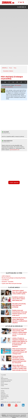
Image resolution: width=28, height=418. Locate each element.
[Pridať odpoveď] (21, 82)
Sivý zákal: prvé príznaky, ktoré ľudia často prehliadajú (19, 305)
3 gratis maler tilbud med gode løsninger (12, 283)
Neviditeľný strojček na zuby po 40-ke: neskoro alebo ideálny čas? (18, 298)
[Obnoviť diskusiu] (17, 82)
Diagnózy (3, 392)
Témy (15, 67)
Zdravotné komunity (5, 396)
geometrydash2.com (14, 149)
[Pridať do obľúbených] (9, 82)
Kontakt (2, 385)
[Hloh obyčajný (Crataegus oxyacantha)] (3, 90)
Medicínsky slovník (4, 395)
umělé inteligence (6, 276)
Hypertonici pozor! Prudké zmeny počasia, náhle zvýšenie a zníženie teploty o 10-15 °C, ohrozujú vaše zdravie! (19, 332)
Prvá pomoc (3, 393)
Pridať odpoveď (14, 182)
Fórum (10, 67)
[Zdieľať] (25, 82)
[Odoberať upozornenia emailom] (13, 82)
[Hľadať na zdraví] (5, 82)
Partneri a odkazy (4, 384)
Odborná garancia (4, 378)
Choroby (2, 390)
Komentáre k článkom (8, 71)
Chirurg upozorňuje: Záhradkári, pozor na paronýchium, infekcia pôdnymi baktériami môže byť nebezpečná (19, 359)
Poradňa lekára (4, 397)
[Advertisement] (14, 23)
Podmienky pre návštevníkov (6, 380)
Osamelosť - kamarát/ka (7, 281)
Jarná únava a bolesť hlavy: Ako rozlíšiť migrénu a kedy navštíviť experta (19, 292)
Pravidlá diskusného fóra (6, 381)
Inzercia (2, 382)
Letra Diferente (5, 279)
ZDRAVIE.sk (4, 67)
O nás (2, 377)
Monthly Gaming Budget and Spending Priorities (14, 277)
